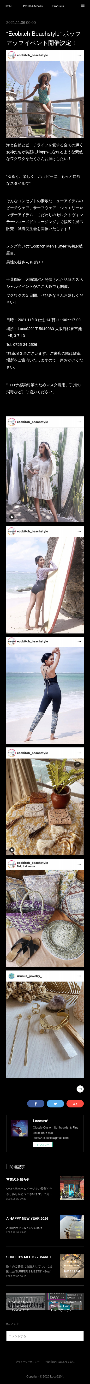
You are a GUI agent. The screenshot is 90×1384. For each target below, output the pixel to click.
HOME (9, 6)
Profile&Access (33, 6)
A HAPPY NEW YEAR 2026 (27, 1218)
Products (58, 6)
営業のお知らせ (18, 1179)
